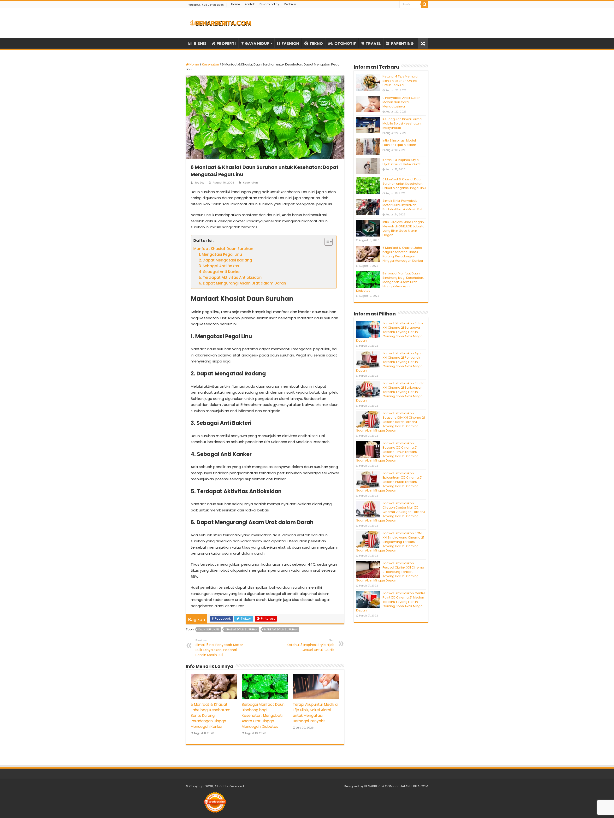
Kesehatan (210, 64)
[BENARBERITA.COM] (220, 23)
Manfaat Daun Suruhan (281, 629)
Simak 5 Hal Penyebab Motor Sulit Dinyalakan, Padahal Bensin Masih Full (219, 647)
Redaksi (290, 4)
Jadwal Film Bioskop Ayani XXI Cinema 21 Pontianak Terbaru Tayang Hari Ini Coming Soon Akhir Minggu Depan (390, 362)
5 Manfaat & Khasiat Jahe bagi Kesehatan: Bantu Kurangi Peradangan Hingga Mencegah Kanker (210, 715)
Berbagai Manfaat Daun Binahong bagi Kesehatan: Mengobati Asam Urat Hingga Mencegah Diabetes (263, 715)
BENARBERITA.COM (378, 786)
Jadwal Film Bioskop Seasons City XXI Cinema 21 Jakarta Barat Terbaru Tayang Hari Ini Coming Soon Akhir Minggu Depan (390, 422)
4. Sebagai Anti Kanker (220, 271)
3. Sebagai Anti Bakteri (220, 265)
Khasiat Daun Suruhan (241, 629)
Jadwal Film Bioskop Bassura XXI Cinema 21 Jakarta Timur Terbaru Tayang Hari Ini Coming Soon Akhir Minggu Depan (387, 452)
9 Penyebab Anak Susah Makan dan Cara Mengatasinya (401, 102)
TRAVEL (373, 43)
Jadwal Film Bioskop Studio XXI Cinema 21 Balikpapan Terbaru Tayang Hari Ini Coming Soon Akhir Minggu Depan (390, 392)
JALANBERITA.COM (414, 786)
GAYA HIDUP (257, 43)
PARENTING (402, 43)
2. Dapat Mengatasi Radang (225, 260)
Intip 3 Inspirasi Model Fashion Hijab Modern (399, 142)
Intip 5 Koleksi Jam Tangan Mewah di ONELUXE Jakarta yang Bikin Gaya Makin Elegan (404, 228)
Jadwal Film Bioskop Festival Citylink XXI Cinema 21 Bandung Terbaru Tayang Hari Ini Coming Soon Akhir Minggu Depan (390, 572)
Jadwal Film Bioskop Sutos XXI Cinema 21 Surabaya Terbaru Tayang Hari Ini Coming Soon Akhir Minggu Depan (390, 332)
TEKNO (316, 43)
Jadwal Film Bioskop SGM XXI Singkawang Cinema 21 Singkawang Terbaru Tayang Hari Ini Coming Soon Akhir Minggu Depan (390, 542)
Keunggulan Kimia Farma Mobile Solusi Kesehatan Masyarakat (402, 123)
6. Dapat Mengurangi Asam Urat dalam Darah (242, 283)
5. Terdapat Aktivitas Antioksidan (230, 277)
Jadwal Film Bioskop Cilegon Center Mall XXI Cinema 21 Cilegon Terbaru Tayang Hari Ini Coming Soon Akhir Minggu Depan (390, 512)
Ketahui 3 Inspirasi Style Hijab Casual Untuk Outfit (311, 645)
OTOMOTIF (345, 43)
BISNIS (200, 43)
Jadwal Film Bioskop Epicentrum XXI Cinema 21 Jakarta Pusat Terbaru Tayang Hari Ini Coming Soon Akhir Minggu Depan (389, 482)
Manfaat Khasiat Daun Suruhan (223, 248)
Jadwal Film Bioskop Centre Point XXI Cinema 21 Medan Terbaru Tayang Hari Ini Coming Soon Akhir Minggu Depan (390, 602)
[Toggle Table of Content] (326, 242)
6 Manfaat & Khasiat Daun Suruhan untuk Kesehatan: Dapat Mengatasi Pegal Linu (404, 183)
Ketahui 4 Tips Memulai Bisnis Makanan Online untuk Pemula (400, 80)
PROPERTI (226, 43)
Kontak (250, 4)
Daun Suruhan (208, 629)
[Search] (424, 4)
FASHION (290, 43)
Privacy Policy (269, 4)
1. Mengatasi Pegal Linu (220, 254)
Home (235, 4)
